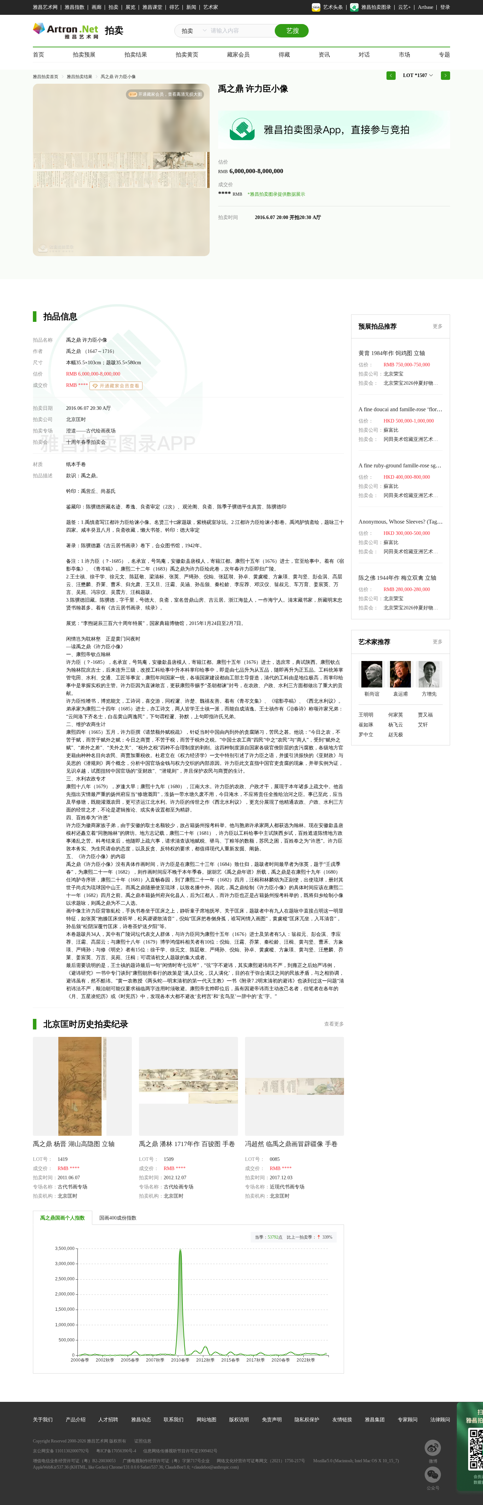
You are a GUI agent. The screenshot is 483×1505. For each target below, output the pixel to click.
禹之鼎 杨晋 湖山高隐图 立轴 (74, 1143)
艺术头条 (333, 7)
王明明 (366, 715)
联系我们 (174, 1419)
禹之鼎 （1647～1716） (91, 351)
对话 (364, 55)
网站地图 (206, 1419)
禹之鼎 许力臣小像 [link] (118, 76)
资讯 (324, 55)
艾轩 (423, 724)
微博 (433, 1461)
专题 (444, 55)
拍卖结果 (135, 55)
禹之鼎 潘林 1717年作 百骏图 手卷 (187, 1143)
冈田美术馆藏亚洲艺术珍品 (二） (420, 439)
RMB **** (77, 385)
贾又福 (425, 715)
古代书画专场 (72, 1187)
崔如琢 (366, 724)
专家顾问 (408, 1419)
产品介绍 (76, 1419)
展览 (130, 7)
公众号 (433, 1488)
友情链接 (342, 1419)
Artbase (425, 7)
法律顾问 (440, 1419)
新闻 (191, 7)
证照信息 (142, 1441)
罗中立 (366, 734)
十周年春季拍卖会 (86, 442)
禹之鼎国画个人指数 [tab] (62, 1218)
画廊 (96, 7)
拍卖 (113, 7)
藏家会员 (238, 55)
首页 (38, 55)
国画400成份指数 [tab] (117, 1218)
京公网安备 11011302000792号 (61, 1450)
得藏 (284, 55)
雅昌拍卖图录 (376, 7)
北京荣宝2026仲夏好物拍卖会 (416, 383)
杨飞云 (395, 724)
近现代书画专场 (287, 1187)
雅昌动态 (141, 1419)
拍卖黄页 (187, 55)
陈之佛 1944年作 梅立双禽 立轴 (397, 578)
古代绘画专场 (178, 1187)
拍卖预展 (84, 55)
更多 (438, 326)
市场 (404, 55)
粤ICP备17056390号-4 (116, 1450)
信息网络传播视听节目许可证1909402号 (180, 1450)
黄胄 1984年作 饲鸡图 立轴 (392, 353)
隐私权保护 (307, 1419)
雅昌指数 (75, 7)
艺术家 (210, 7)
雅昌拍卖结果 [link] (79, 76)
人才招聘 (108, 1419)
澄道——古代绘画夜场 (91, 430)
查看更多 (334, 1024)
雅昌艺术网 (45, 7)
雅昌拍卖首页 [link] (45, 76)
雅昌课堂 (152, 7)
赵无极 (395, 734)
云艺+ (404, 7)
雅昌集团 (375, 1419)
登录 (445, 7)
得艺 (174, 7)
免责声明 (272, 1419)
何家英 (395, 715)
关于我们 (43, 1419)
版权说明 (239, 1419)
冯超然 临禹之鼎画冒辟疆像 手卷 (291, 1143)
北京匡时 (76, 419)
